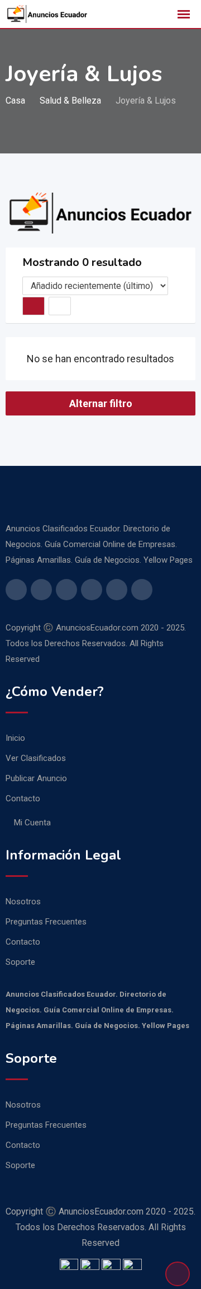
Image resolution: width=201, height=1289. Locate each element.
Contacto (23, 798)
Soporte (20, 962)
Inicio (15, 738)
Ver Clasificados (36, 758)
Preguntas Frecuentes (46, 922)
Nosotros (23, 901)
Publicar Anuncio (36, 778)
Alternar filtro (100, 403)
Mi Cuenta (32, 823)
